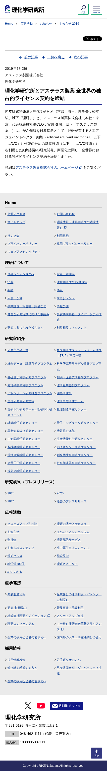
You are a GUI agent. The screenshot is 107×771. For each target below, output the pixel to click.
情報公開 (63, 306)
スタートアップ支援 (70, 615)
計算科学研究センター (22, 423)
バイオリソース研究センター (76, 447)
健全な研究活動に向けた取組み (28, 314)
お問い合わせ (66, 214)
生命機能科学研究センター (75, 439)
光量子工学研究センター (23, 463)
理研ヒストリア (67, 564)
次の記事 (81, 57)
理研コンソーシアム (20, 623)
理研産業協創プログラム (73, 385)
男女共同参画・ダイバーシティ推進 (79, 316)
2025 (60, 493)
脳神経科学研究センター (23, 447)
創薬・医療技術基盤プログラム (78, 377)
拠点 (60, 290)
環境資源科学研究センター (25, 455)
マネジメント (66, 298)
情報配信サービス (69, 539)
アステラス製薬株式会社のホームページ (46, 167)
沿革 (10, 282)
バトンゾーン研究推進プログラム (29, 393)
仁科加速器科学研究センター (76, 463)
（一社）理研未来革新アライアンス (79, 626)
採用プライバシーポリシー (75, 243)
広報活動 (27, 23)
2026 (10, 493)
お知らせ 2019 (69, 23)
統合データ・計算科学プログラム (29, 363)
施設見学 (63, 556)
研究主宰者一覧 (17, 350)
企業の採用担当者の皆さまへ (26, 637)
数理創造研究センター (72, 409)
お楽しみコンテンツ (20, 547)
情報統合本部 (66, 431)
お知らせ (46, 23)
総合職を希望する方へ (22, 668)
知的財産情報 (16, 594)
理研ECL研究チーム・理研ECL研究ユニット (29, 412)
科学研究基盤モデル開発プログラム (79, 366)
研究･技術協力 (17, 608)
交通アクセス (16, 214)
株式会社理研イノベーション (26, 615)
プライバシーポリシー (22, 243)
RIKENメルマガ (69, 705)
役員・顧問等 (66, 274)
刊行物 (11, 539)
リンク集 (13, 235)
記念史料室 (14, 572)
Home (9, 23)
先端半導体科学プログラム (25, 385)
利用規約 (63, 235)
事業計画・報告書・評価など (26, 306)
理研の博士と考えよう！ (73, 524)
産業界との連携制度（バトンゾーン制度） (79, 597)
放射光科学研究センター (23, 471)
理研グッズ (14, 556)
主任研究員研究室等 (20, 401)
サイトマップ (16, 222)
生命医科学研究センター (23, 439)
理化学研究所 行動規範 (72, 282)
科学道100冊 (16, 564)
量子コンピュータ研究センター (78, 423)
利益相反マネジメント (72, 327)
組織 (10, 290)
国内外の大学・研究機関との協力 (79, 637)
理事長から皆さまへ (20, 274)
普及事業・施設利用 (70, 608)
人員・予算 (14, 298)
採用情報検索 (16, 660)
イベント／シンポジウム (73, 532)
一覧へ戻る (56, 57)
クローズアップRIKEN (22, 524)
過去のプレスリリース (72, 501)
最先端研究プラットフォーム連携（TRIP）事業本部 (79, 352)
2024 (10, 501)
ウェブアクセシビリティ (23, 251)
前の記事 (31, 57)
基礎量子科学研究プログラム (26, 377)
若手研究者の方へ (69, 660)
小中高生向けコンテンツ (73, 547)
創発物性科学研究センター (75, 455)
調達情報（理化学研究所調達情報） (78, 224)
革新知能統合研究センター (25, 431)
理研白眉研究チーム (70, 401)
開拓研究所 (64, 393)
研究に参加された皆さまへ (25, 327)
